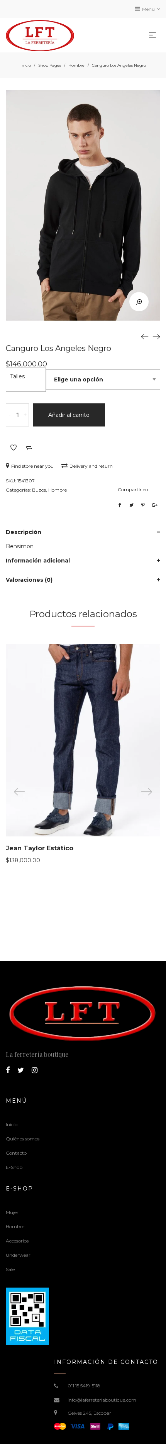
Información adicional (38, 560)
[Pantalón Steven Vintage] (145, 336)
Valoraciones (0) (29, 579)
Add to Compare (29, 447)
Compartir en (133, 489)
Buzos (39, 490)
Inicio (25, 65)
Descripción (23, 532)
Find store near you (32, 466)
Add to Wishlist (13, 447)
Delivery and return (91, 466)
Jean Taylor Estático (39, 848)
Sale (10, 1269)
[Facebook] (8, 1070)
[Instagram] (34, 1070)
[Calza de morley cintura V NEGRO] (156, 336)
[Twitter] (20, 1070)
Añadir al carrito (69, 414)
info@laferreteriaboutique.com (102, 1400)
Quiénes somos (22, 1139)
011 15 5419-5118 (84, 1386)
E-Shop (14, 1167)
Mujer (12, 1212)
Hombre (76, 65)
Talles (17, 376)
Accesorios (17, 1241)
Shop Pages (49, 65)
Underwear (18, 1255)
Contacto (16, 1153)
